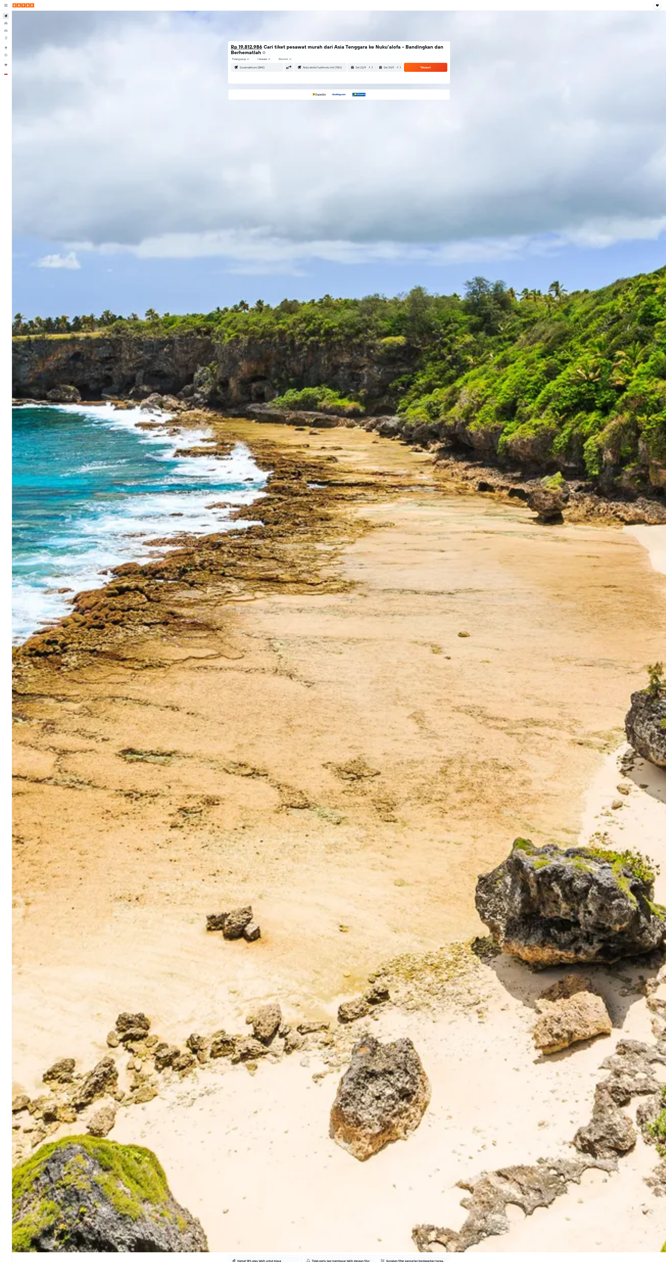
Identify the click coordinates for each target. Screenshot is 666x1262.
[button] (6, 5)
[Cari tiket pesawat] (5, 15)
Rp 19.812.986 (246, 47)
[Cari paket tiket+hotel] (5, 37)
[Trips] (5, 64)
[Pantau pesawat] (5, 55)
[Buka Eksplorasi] (5, 47)
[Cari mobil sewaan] (5, 30)
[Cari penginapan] (5, 23)
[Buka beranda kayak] (23, 5)
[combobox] (241, 59)
